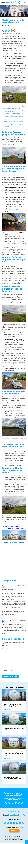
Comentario (5, 648)
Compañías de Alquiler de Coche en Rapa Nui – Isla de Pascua (14, 111)
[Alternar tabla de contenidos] (23, 106)
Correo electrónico (7, 670)
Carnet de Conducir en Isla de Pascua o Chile (14, 122)
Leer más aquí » (8, 709)
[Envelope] (22, 803)
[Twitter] (9, 803)
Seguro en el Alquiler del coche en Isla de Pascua (14, 125)
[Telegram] (12, 803)
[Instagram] (16, 803)
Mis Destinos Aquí (14, 811)
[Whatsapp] (5, 823)
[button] (19, 2)
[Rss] (19, 803)
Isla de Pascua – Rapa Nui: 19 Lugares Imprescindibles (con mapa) (13, 753)
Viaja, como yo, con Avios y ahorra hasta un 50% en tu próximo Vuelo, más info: (14, 826)
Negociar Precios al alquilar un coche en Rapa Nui (14, 117)
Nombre (4, 665)
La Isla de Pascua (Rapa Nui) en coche (12, 108)
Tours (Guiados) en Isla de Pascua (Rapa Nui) (12, 705)
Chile (7, 25)
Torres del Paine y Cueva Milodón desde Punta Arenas (13, 778)
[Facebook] (6, 803)
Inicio (3, 25)
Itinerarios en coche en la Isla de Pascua (14, 119)
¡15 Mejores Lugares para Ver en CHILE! (14, 729)
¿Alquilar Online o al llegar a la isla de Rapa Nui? (14, 114)
